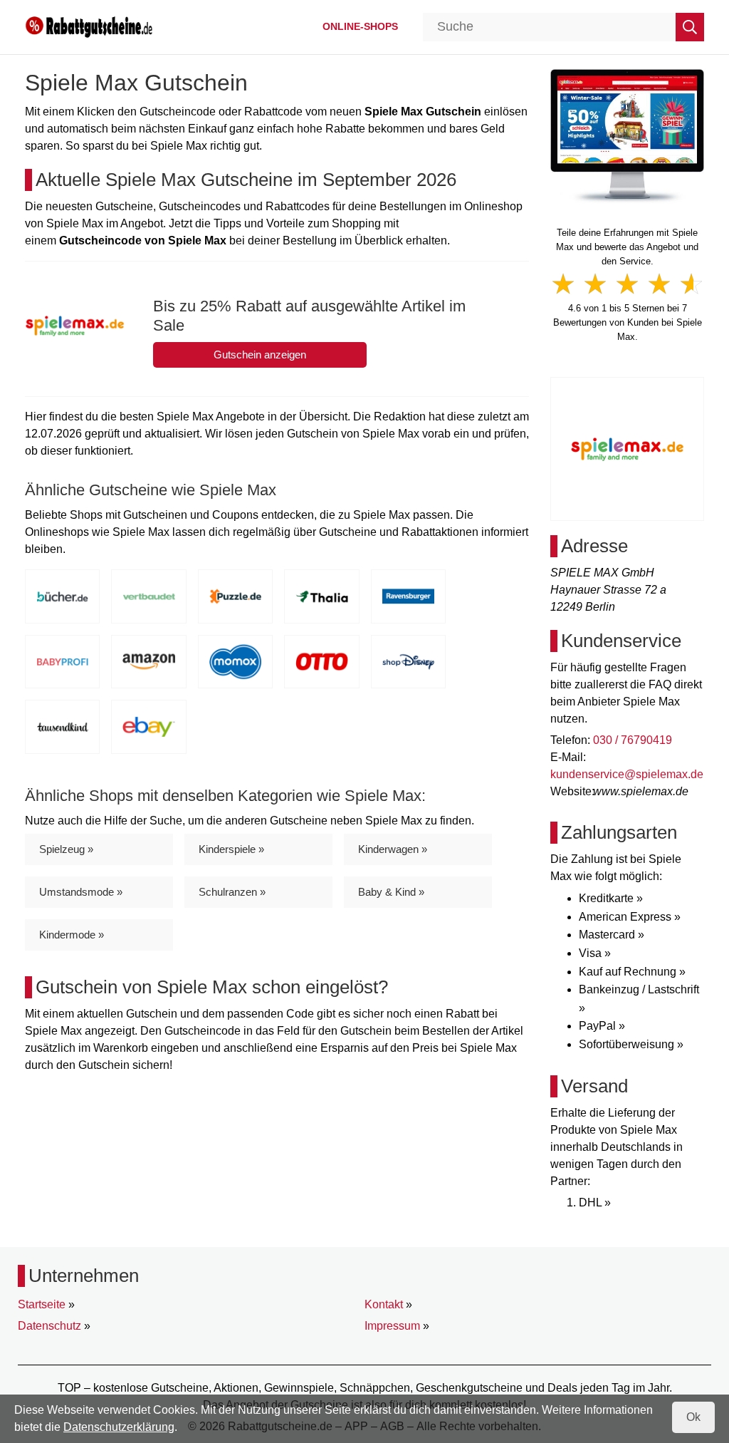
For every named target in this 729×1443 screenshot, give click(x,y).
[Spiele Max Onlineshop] (627, 136)
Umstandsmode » (80, 892)
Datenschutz (49, 1326)
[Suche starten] (690, 27)
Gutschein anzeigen (260, 354)
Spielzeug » (66, 849)
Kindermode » (71, 935)
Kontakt (383, 1304)
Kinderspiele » (231, 849)
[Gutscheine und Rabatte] (89, 26)
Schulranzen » (232, 892)
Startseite (41, 1304)
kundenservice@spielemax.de (626, 774)
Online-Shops (360, 26)
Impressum (392, 1326)
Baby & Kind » (391, 892)
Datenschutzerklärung (118, 1427)
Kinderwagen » (392, 849)
